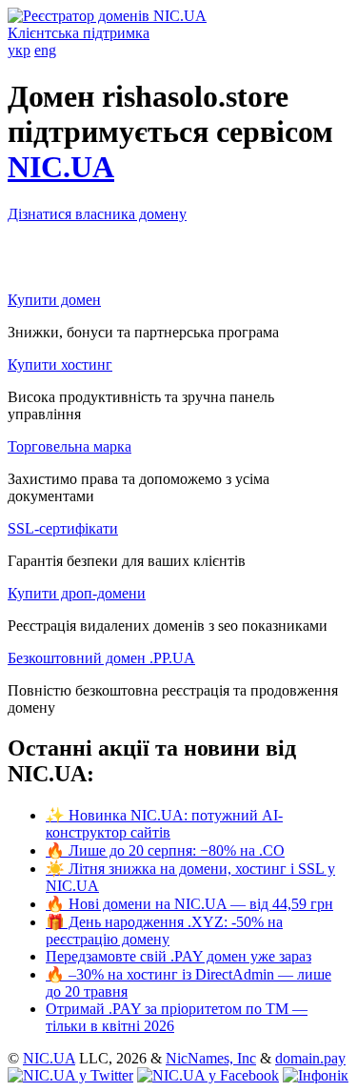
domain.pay (310, 1058)
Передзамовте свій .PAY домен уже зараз (178, 956)
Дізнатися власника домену (97, 214)
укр (19, 50)
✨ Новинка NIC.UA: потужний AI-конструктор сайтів (164, 823)
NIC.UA (61, 167)
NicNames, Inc (211, 1058)
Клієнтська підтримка (78, 33)
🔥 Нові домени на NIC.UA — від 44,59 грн (189, 904)
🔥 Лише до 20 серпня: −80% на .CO (165, 850)
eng (45, 50)
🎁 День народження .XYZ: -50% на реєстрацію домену (164, 930)
